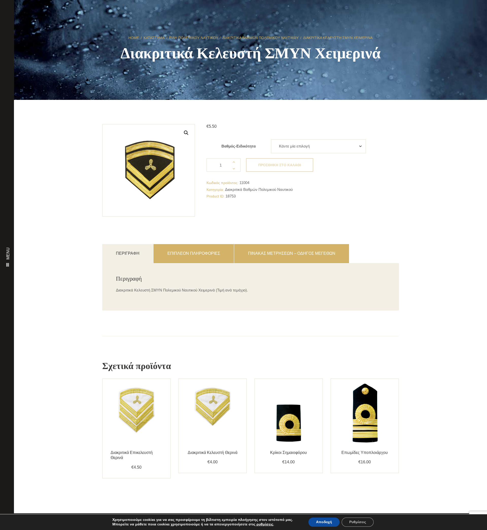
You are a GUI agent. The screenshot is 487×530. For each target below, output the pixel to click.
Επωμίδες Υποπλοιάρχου (364, 452)
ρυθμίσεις (264, 524)
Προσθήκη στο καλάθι (279, 165)
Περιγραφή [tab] (128, 253)
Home (133, 38)
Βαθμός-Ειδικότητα (238, 146)
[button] (186, 132)
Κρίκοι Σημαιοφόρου (288, 452)
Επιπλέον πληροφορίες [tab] (193, 253)
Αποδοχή (324, 522)
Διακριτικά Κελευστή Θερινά (212, 452)
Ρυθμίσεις (357, 522)
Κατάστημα (154, 38)
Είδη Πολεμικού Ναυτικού (193, 38)
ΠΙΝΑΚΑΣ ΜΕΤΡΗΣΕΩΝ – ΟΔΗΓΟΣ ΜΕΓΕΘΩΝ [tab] (291, 253)
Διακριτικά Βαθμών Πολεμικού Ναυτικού (260, 38)
